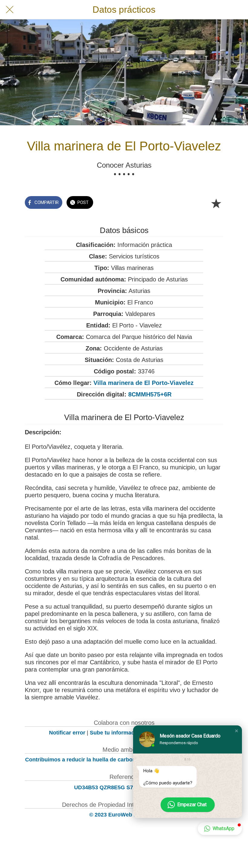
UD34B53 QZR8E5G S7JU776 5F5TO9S (124, 787)
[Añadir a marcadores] (216, 203)
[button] (236, 731)
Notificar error (67, 733)
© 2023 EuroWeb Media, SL (124, 815)
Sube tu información (116, 733)
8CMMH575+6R (149, 394)
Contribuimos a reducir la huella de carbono (82, 760)
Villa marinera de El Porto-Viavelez (143, 382)
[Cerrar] (9, 9)
